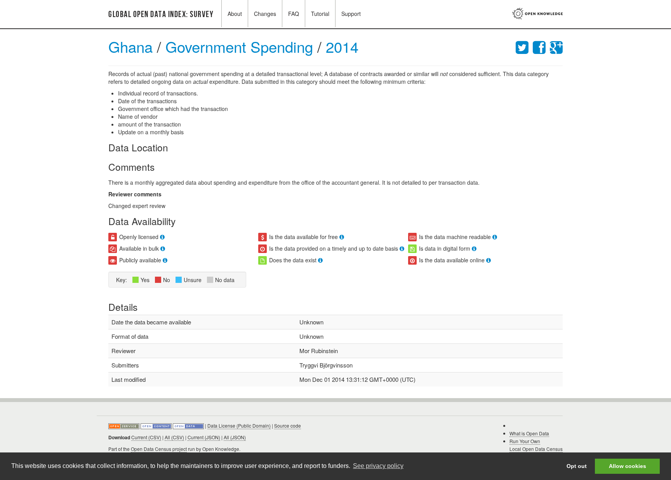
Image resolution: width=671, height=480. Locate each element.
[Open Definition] (157, 425)
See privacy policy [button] (378, 466)
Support (351, 13)
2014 (342, 46)
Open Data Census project (159, 448)
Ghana (130, 46)
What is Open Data (529, 433)
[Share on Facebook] (541, 46)
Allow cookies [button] (627, 466)
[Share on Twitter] (524, 46)
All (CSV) (174, 437)
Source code (287, 425)
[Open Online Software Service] (124, 425)
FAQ (293, 13)
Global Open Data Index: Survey (161, 14)
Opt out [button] (577, 466)
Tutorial (320, 13)
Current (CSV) (146, 437)
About (235, 13)
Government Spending (241, 46)
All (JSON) (235, 437)
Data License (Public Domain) (239, 425)
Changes (265, 13)
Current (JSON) (204, 437)
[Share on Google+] (556, 46)
